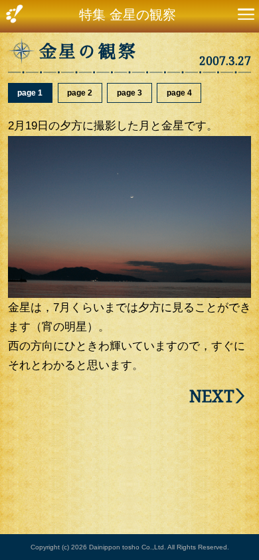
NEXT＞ (220, 395)
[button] (246, 16)
